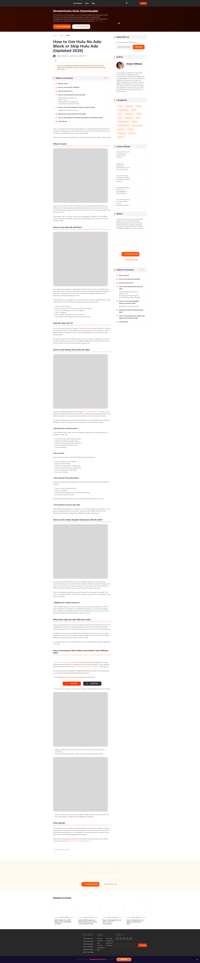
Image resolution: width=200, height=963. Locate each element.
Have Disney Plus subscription (68, 101)
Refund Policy (109, 943)
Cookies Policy (109, 945)
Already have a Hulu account (68, 98)
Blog (93, 3)
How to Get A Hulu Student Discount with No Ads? (76, 107)
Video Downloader (88, 944)
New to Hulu (63, 100)
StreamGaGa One (88, 938)
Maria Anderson (65, 917)
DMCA (98, 950)
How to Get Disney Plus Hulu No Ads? (71, 95)
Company (99, 945)
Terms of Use (109, 938)
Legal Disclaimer (101, 947)
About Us (99, 938)
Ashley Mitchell (88, 917)
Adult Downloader (88, 941)
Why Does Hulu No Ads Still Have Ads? (72, 114)
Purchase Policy (110, 940)
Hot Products (77, 3)
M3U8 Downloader (88, 949)
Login (143, 3)
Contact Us (99, 940)
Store (87, 3)
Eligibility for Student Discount (68, 110)
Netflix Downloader (88, 952)
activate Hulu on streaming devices (78, 841)
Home (55, 35)
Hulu (68, 35)
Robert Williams (62, 56)
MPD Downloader (88, 946)
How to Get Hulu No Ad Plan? (68, 87)
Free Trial (73, 683)
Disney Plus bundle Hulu (91, 412)
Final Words (62, 121)
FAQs (98, 943)
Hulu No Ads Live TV (65, 91)
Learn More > (99, 21)
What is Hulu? (63, 83)
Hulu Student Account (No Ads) (69, 103)
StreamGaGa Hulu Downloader (64, 662)
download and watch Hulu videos (86, 666)
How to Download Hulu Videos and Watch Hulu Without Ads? (80, 117)
